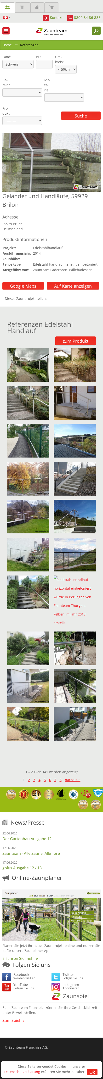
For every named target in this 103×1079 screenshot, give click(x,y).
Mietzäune (22, 7)
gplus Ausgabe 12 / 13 (22, 868)
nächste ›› (72, 779)
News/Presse (28, 822)
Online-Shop (52, 7)
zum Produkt (75, 341)
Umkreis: (58, 59)
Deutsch (6, 17)
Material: (47, 85)
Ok (92, 1072)
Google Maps (23, 286)
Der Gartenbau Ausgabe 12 (27, 838)
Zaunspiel (76, 996)
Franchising (37, 7)
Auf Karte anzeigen (73, 286)
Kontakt (56, 17)
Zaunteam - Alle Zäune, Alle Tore (31, 853)
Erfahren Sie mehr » (20, 958)
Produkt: (6, 111)
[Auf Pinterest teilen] (57, 298)
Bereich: (6, 82)
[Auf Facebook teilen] (51, 298)
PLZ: (38, 57)
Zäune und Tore (7, 7)
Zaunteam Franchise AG (28, 1047)
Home (7, 45)
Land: (6, 57)
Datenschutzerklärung (22, 1071)
